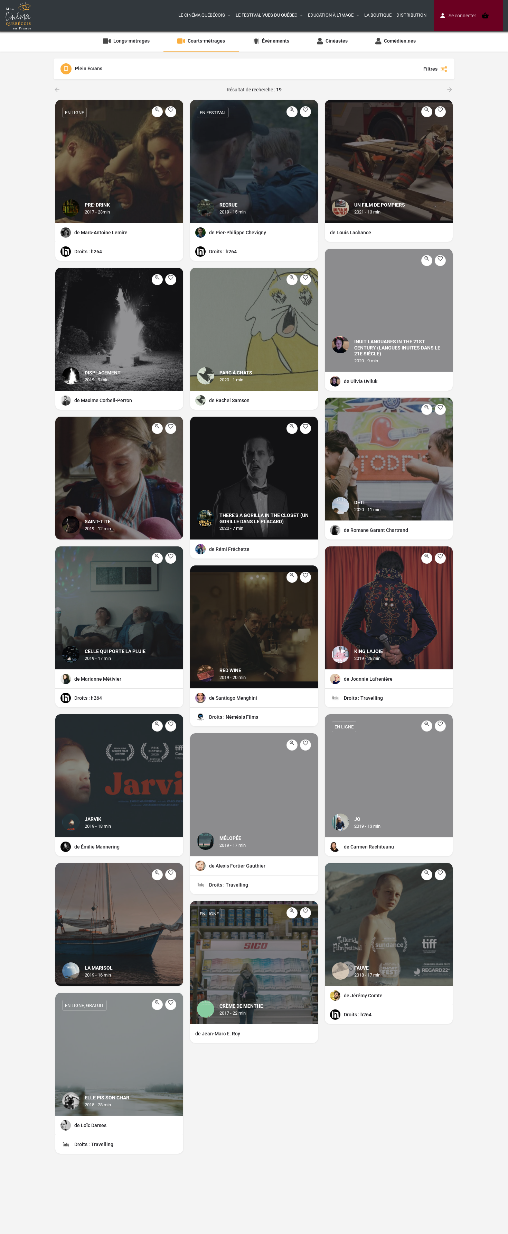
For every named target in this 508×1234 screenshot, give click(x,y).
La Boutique (378, 15)
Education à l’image (331, 15)
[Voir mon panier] (485, 15)
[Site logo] (19, 15)
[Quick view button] (157, 111)
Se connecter (462, 15)
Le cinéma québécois (201, 15)
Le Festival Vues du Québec (266, 15)
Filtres (430, 69)
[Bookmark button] (170, 111)
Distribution (411, 15)
